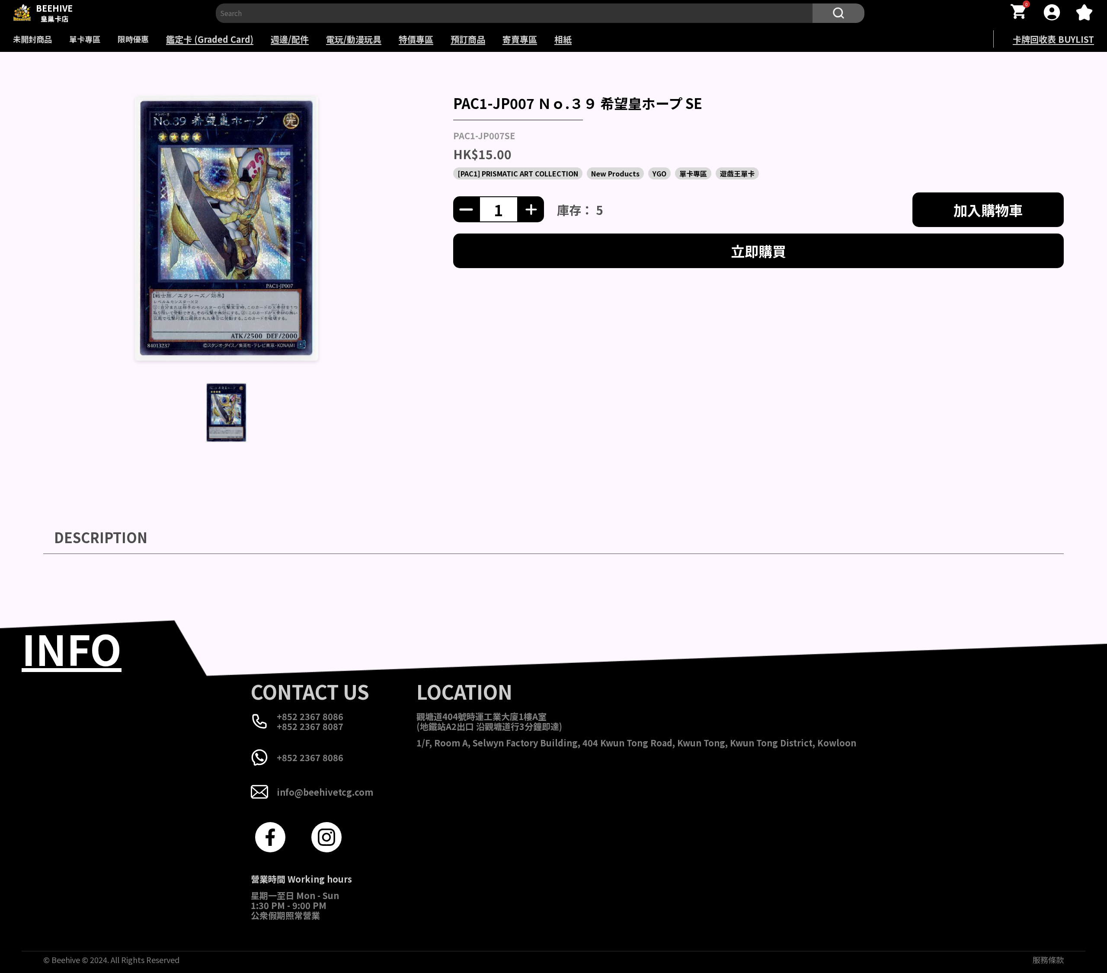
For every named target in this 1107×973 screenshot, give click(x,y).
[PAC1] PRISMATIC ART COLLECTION (518, 173)
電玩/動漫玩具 (353, 39)
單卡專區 (84, 39)
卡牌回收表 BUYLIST (1053, 39)
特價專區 (416, 39)
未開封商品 (32, 39)
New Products (615, 173)
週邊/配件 (290, 39)
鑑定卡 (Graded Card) (209, 39)
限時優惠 (133, 39)
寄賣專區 (519, 39)
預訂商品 (468, 39)
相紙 (563, 39)
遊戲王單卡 (737, 173)
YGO (659, 173)
